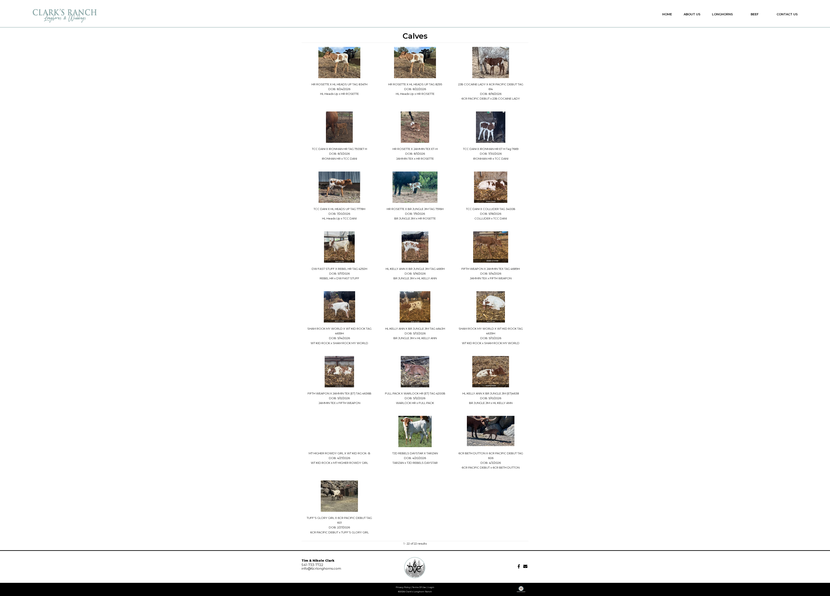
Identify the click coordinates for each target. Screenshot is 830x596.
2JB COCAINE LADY (506, 98)
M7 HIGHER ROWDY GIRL (350, 462)
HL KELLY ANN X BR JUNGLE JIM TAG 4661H (415, 268)
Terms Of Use (419, 587)
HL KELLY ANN (427, 278)
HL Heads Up (329, 93)
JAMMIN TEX (404, 158)
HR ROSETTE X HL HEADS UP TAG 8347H (339, 84)
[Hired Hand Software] (521, 591)
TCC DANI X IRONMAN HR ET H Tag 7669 (491, 149)
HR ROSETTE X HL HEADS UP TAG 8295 (415, 84)
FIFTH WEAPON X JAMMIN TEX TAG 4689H (490, 268)
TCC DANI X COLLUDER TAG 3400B (490, 209)
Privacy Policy (403, 587)
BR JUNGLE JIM (405, 218)
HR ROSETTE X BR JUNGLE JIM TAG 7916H (415, 209)
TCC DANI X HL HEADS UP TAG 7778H (339, 209)
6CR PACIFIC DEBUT (475, 98)
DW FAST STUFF (347, 278)
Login (431, 587)
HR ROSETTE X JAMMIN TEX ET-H (415, 149)
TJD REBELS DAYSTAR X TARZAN (415, 453)
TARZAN (398, 462)
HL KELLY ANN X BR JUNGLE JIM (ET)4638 (490, 393)
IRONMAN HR (331, 158)
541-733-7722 (312, 565)
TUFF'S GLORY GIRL (355, 532)
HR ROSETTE (350, 93)
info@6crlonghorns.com (321, 568)
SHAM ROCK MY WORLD (350, 343)
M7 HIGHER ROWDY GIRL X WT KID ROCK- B (339, 453)
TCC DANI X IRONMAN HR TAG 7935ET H (339, 149)
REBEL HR (327, 278)
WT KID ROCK (321, 343)
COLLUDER (482, 218)
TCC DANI (350, 158)
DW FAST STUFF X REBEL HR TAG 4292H (339, 268)
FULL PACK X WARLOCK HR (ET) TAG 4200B (415, 393)
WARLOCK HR (406, 403)
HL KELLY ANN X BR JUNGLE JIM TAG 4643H (415, 328)
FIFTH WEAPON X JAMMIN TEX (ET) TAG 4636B (339, 393)
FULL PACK (426, 403)
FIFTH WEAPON (501, 278)
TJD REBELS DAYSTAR (422, 462)
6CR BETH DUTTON (506, 467)
